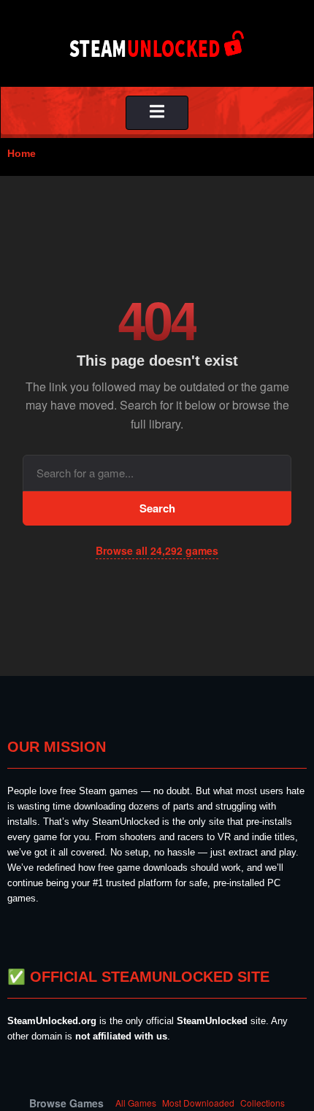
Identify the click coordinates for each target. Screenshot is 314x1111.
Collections (262, 1102)
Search (157, 508)
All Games (135, 1102)
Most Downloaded (198, 1102)
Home (21, 153)
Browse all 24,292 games (157, 550)
